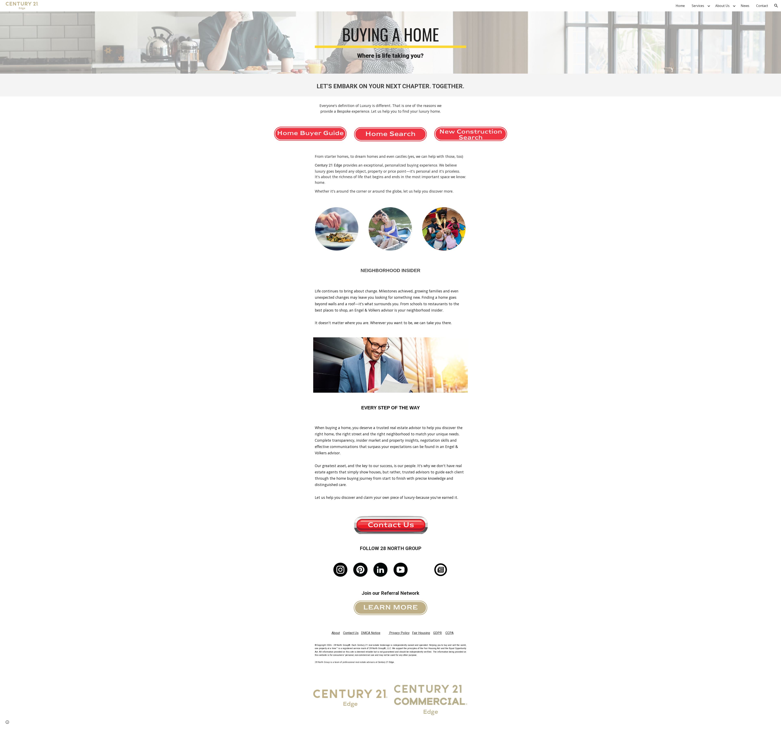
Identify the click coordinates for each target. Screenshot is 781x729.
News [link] (745, 5)
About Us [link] (722, 5)
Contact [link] (762, 5)
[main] (390, 42)
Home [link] (680, 5)
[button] (776, 6)
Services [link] (698, 5)
